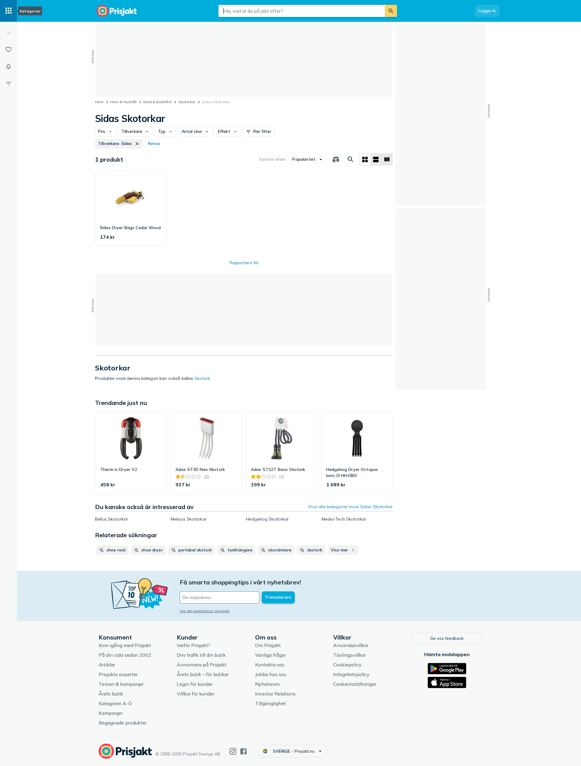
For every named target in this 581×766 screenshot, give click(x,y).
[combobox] (301, 11)
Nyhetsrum (267, 684)
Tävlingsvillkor (349, 655)
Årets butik (111, 694)
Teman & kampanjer (121, 684)
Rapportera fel (244, 262)
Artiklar (107, 665)
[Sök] (391, 11)
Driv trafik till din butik (201, 655)
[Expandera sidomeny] (8, 33)
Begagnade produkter (122, 723)
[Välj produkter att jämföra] (336, 159)
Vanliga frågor (270, 655)
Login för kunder (195, 684)
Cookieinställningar (354, 684)
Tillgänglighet (270, 703)
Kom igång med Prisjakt (125, 645)
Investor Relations (275, 694)
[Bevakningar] (8, 67)
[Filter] (8, 83)
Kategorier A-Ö (115, 703)
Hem (99, 102)
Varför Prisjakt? (193, 645)
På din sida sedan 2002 (125, 655)
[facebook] (243, 751)
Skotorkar (187, 102)
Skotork (202, 378)
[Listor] (8, 50)
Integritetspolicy (351, 674)
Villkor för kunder (195, 694)
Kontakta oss (269, 665)
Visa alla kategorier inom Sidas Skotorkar (350, 506)
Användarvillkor (351, 645)
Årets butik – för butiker (203, 674)
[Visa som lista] (375, 159)
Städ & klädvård (157, 102)
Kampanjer (111, 713)
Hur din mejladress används (205, 611)
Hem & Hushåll (123, 102)
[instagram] (233, 751)
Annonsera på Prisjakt (201, 665)
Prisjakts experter (118, 674)
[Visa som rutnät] (364, 159)
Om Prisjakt (268, 645)
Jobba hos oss (270, 674)
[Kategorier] (8, 11)
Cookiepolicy (347, 665)
